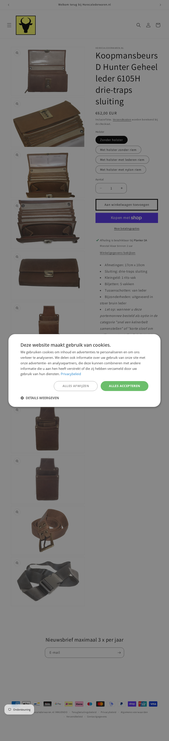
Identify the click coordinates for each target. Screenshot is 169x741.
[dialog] (84, 370)
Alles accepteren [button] (124, 386)
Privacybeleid (71, 374)
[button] (39, 397)
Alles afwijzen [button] (75, 386)
